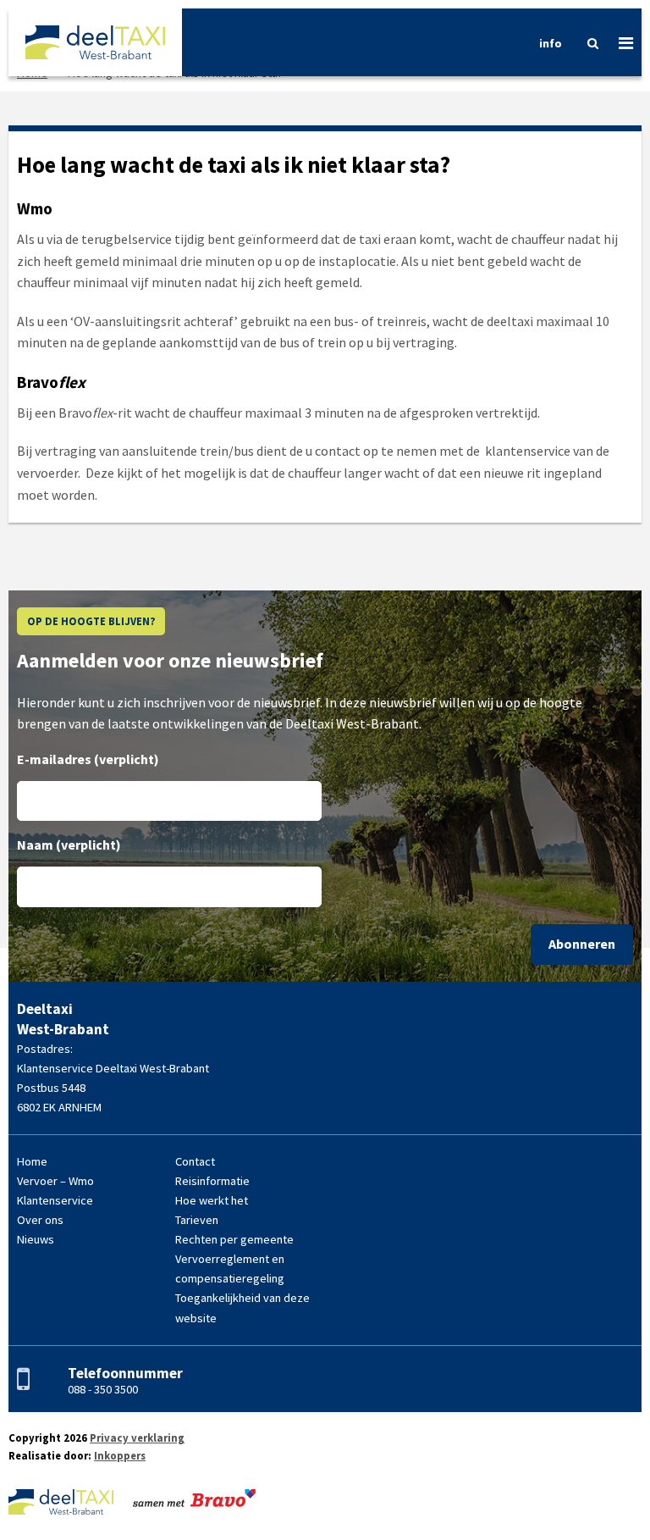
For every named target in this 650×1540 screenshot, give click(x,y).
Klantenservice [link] (55, 1200)
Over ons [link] (40, 1219)
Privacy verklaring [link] (137, 1437)
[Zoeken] (586, 43)
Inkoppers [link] (120, 1455)
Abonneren (581, 943)
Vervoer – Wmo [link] (55, 1180)
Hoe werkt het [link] (211, 1200)
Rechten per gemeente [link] (234, 1239)
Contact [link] (195, 1161)
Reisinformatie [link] (212, 1180)
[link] (95, 42)
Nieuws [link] (35, 1239)
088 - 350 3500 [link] (103, 1389)
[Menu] (619, 42)
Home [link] (32, 1161)
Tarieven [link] (196, 1219)
